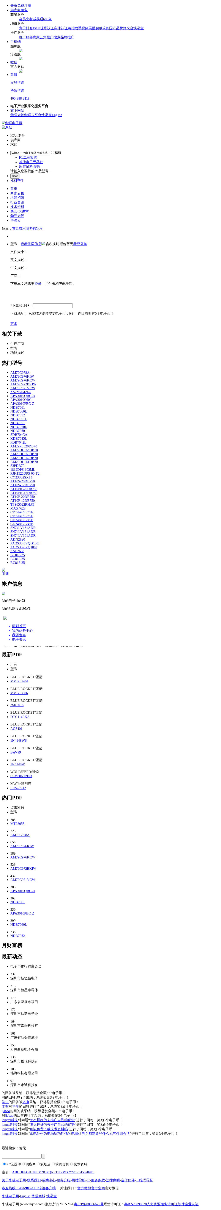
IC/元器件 (13, 1164)
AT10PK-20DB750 (23, 489)
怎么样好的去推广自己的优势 (52, 1120)
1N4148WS (18, 740)
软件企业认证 (188, 1204)
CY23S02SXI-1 (21, 477)
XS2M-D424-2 (20, 392)
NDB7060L (18, 411)
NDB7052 (17, 415)
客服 (13, 75)
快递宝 (138, 28)
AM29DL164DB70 (24, 450)
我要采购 (80, 244)
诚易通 (38, 19)
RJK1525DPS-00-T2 (24, 473)
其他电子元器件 (31, 162)
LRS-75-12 (18, 788)
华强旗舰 (17, 115)
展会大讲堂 (19, 211)
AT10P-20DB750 (22, 497)
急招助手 (75, 28)
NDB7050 (17, 431)
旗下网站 (17, 110)
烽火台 (128, 28)
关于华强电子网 (14, 1180)
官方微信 (112, 1188)
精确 (58, 153)
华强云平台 (32, 115)
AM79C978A (20, 372)
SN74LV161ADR (23, 528)
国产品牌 (116, 28)
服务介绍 (64, 1180)
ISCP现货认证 (43, 28)
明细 (5, 573)
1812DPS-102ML (22, 469)
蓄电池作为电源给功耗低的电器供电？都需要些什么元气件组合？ (80, 1133)
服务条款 (98, 1180)
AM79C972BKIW (23, 384)
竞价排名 (26, 28)
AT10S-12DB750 (22, 485)
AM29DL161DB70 (24, 462)
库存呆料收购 (29, 166)
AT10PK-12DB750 (23, 493)
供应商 (30, 1164)
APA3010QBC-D (22, 396)
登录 (13, 5)
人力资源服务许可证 (162, 1204)
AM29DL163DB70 (24, 454)
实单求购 (102, 28)
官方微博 (84, 1188)
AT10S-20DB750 (22, 481)
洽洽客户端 (47, 1188)
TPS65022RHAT (22, 504)
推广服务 (26, 37)
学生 (5, 1102)
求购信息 (62, 1164)
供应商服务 (19, 10)
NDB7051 (17, 423)
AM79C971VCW (22, 388)
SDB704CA (18, 434)
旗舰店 (45, 1164)
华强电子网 (10, 1196)
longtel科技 (10, 1120)
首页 (13, 189)
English (57, 115)
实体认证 (61, 28)
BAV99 (15, 752)
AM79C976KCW (22, 380)
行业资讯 (17, 202)
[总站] (7, 127)
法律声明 (113, 1180)
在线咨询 (17, 82)
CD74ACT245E (21, 512)
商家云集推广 (43, 37)
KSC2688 (17, 551)
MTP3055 (17, 823)
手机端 (15, 42)
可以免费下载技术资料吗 (49, 1129)
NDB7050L (18, 427)
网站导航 (78, 1180)
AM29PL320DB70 (23, 446)
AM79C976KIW (22, 376)
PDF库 (38, 228)
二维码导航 (144, 1180)
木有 (25, 1102)
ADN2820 (17, 539)
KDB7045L (18, 438)
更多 (13, 324)
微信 (13, 62)
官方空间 (98, 1188)
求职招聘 (17, 198)
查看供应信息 (31, 244)
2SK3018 (17, 705)
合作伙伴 (128, 1180)
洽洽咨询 (17, 90)
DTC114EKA (20, 717)
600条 (47, 19)
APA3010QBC (21, 400)
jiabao (6, 1111)
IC (92, 1172)
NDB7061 (17, 407)
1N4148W (17, 764)
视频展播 (88, 28)
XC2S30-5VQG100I (24, 543)
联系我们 (34, 1180)
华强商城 (38, 1196)
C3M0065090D (21, 776)
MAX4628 (17, 508)
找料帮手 (17, 181)
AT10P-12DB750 (22, 500)
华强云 (15, 220)
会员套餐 (26, 19)
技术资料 (17, 207)
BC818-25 (17, 555)
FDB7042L (18, 442)
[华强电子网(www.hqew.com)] (12, 123)
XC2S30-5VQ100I (23, 547)
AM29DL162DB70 (24, 458)
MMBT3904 (19, 681)
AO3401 (16, 728)
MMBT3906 (19, 693)
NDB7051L (18, 419)
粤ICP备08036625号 (89, 1204)
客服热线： (20, 1188)
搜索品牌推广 (64, 37)
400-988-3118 (20, 98)
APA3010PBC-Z (22, 403)
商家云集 (17, 193)
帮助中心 (49, 1180)
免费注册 (24, 5)
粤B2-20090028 (135, 1204)
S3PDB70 (17, 465)
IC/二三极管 (28, 157)
